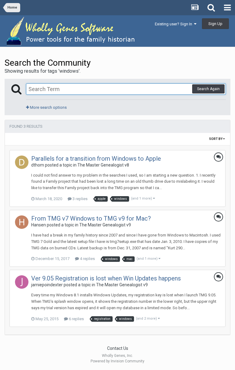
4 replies (87, 258)
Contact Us (117, 348)
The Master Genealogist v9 (105, 224)
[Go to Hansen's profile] (21, 222)
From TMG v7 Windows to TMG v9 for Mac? (91, 218)
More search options (48, 107)
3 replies (80, 198)
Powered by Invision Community (117, 361)
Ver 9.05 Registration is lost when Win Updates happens (106, 278)
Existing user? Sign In (174, 24)
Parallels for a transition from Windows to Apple (96, 158)
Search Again (208, 89)
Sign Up (215, 23)
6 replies (76, 319)
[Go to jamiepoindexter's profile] (21, 282)
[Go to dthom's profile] (21, 162)
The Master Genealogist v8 (103, 165)
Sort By (216, 139)
